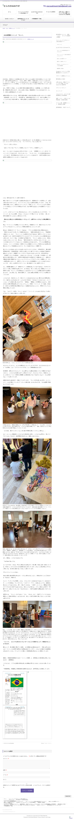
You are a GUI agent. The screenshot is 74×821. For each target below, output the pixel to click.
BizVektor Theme (37, 817)
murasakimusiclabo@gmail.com (58, 6)
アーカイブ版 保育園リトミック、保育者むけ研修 (63, 103)
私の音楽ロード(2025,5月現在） (22, 799)
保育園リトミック (30, 39)
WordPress (30, 817)
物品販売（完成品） (60, 68)
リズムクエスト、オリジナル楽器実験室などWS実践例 (63, 94)
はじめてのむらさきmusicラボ (63, 47)
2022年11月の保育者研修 (8, 743)
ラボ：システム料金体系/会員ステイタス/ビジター (63, 51)
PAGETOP (68, 796)
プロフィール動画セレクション (63, 75)
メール (5, 774)
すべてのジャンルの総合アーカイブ (11, 804)
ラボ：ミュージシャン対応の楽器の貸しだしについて (63, 55)
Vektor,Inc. (44, 817)
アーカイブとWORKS (8, 803)
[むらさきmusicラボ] (11, 6)
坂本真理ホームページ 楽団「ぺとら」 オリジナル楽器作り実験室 (63, 36)
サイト (5, 779)
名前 (5, 770)
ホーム (5, 798)
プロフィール (59, 44)
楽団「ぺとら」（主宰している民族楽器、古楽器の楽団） (63, 99)
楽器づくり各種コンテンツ (61, 61)
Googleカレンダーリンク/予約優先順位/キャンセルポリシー (63, 72)
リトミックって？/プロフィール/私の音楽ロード (63, 41)
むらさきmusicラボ (35, 815)
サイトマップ (59, 91)
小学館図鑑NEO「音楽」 (8, 805)
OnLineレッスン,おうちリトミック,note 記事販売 (62, 65)
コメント (6, 758)
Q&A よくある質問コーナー (62, 58)
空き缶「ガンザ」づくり (46, 743)
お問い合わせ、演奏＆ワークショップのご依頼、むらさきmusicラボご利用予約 (63, 83)
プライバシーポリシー (61, 87)
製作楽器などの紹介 (60, 79)
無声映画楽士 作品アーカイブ (63, 107)
